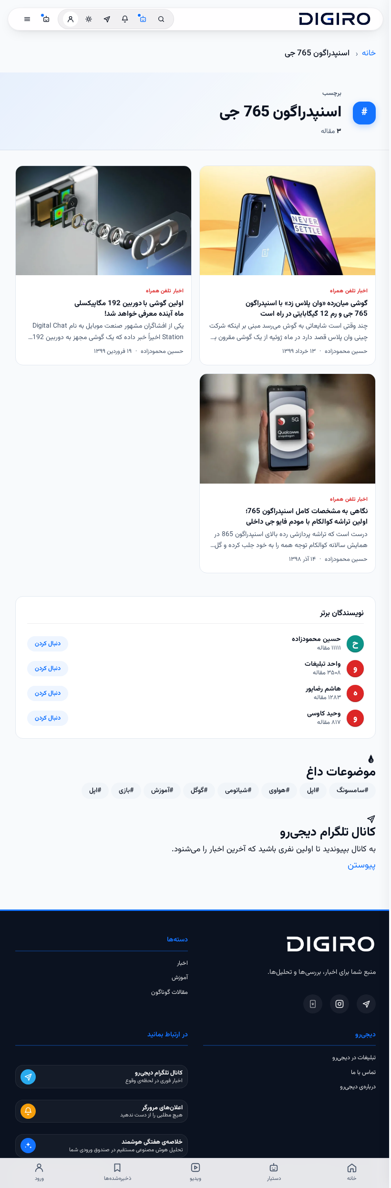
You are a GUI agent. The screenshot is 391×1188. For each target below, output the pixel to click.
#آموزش (162, 790)
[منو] (27, 19)
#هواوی (279, 790)
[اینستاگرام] (339, 1003)
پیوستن (362, 865)
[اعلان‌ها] (125, 19)
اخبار (182, 963)
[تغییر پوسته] (88, 19)
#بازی (126, 790)
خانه (369, 53)
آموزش (180, 977)
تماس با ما (363, 1072)
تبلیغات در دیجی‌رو (354, 1058)
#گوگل (199, 790)
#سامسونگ (352, 790)
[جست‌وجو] (161, 19)
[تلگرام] (366, 1003)
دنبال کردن (48, 644)
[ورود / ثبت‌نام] (70, 19)
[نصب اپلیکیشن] (312, 1003)
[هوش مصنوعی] (143, 19)
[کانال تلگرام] (106, 19)
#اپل (313, 790)
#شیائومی (238, 790)
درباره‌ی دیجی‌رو (358, 1087)
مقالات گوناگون (169, 992)
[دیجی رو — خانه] (334, 19)
